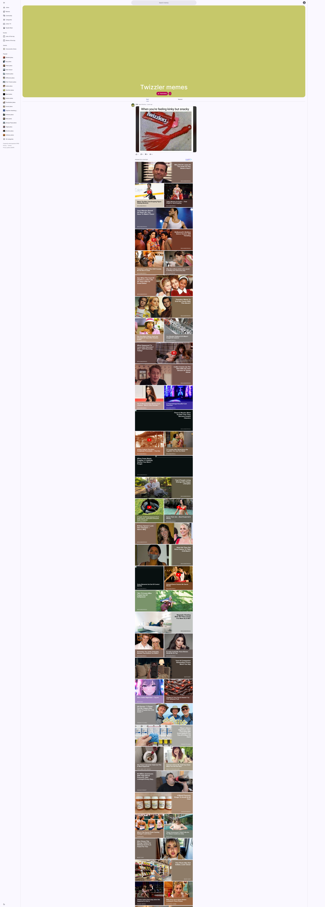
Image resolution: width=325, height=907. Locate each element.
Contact (10, 145)
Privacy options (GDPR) (8, 147)
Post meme (163, 93)
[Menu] (4, 2)
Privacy (5, 145)
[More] (170, 93)
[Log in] (304, 2)
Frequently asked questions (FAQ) (11, 143)
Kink (137, 104)
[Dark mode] (4, 904)
